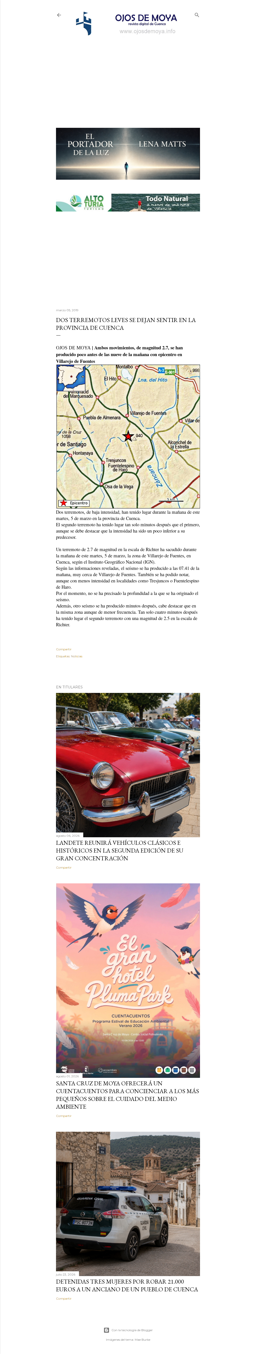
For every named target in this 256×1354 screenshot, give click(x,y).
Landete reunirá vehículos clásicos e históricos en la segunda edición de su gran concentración (119, 850)
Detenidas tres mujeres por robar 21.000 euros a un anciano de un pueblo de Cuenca (127, 1285)
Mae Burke (142, 1339)
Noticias (76, 656)
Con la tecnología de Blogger (132, 1330)
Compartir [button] (64, 649)
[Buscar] (197, 14)
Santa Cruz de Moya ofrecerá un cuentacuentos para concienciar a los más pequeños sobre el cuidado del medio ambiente (127, 1094)
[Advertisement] (128, 74)
